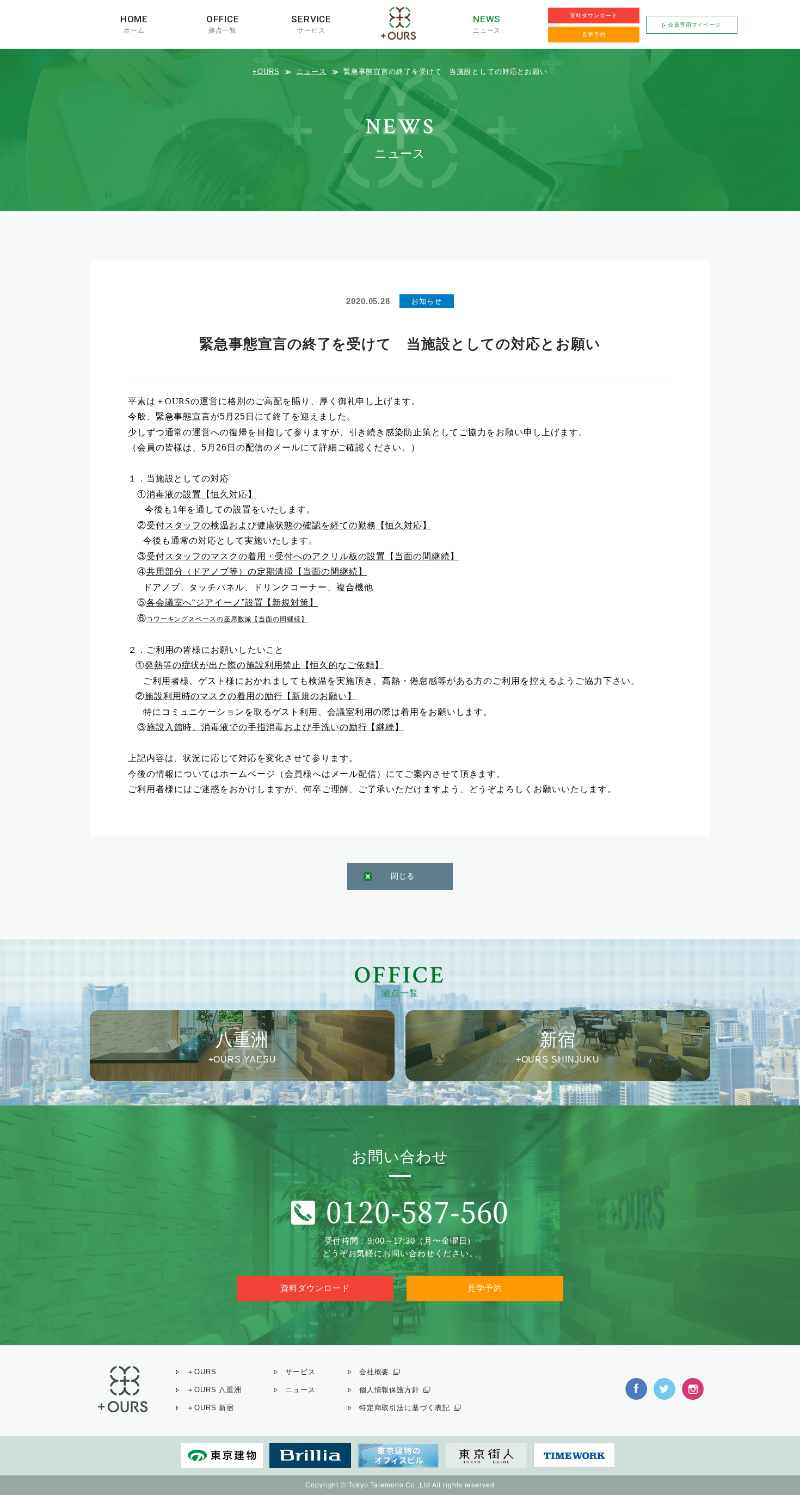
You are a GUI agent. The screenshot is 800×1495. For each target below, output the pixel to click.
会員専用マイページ (694, 25)
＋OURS (202, 1372)
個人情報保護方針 (389, 1390)
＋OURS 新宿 (210, 1408)
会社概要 (374, 1372)
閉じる (403, 876)
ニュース (487, 30)
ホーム (134, 30)
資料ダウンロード (593, 15)
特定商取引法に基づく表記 (404, 1408)
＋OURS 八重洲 (214, 1390)
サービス (311, 30)
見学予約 (594, 35)
